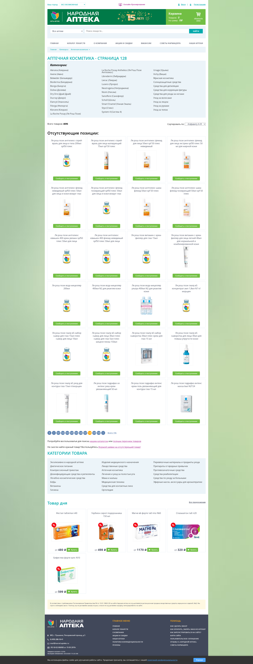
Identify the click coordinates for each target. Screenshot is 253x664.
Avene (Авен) (56, 74)
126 (80, 433)
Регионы (116, 645)
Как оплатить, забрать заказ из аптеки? (188, 629)
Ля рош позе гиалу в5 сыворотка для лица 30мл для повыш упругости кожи (186, 335)
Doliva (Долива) (58, 90)
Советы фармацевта (170, 43)
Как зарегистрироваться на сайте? (185, 632)
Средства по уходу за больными (169, 478)
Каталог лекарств (76, 43)
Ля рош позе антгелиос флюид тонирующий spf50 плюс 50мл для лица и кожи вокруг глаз (106, 190)
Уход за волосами (162, 98)
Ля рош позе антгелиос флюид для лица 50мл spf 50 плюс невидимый (146, 143)
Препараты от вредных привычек (170, 466)
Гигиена (54, 490)
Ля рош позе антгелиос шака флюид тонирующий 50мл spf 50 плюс (186, 190)
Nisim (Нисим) (109, 92)
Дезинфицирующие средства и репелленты (72, 474)
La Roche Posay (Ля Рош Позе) (65, 114)
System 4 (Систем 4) (112, 112)
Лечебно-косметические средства (67, 478)
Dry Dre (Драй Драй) (60, 94)
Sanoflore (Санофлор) (113, 96)
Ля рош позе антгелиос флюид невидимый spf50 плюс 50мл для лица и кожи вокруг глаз (66, 190)
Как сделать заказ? (178, 626)
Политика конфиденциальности (128, 642)
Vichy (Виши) (159, 74)
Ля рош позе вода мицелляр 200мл (66, 287)
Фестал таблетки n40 (66, 513)
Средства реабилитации (165, 474)
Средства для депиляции (166, 86)
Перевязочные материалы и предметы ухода (176, 462)
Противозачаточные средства (168, 470)
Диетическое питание (61, 466)
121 (58, 433)
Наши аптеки (196, 43)
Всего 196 (112, 433)
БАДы (53, 482)
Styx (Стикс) (107, 108)
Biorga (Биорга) (58, 86)
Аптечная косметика (112, 470)
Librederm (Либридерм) (114, 76)
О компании (100, 43)
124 (71, 433)
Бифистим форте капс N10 (66, 557)
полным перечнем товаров (127, 441)
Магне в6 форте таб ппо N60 (146, 513)
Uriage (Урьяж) (160, 70)
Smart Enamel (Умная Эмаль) (116, 104)
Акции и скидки (123, 43)
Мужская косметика (163, 78)
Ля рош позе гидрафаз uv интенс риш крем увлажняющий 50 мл (107, 386)
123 (67, 433)
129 (94, 433)
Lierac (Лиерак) (109, 80)
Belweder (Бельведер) (61, 78)
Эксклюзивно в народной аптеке (67, 462)
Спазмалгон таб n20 (186, 513)
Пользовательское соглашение (184, 639)
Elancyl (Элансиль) (59, 102)
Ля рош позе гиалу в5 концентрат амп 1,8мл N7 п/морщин (186, 288)
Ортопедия (107, 490)
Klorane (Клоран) (58, 110)
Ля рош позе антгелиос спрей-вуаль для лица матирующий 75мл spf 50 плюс (106, 143)
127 (85, 433)
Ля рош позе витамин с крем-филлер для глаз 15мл (146, 237)
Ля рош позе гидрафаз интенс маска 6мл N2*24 (186, 385)
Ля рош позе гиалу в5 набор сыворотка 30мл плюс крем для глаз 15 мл (146, 335)
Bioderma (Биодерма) (61, 82)
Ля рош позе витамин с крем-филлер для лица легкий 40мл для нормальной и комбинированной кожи (186, 239)
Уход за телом (160, 110)
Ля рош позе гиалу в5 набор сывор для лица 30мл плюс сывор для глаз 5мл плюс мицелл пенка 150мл (106, 336)
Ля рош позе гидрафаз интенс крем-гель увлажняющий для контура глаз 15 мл (146, 386)
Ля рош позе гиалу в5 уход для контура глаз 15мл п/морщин (66, 385)
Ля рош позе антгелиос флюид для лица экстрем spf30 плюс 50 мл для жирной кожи (186, 143)
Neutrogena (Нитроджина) (115, 88)
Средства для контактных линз (117, 486)
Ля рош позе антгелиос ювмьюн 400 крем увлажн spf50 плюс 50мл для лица (66, 238)
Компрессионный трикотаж (64, 470)
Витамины (55, 486)
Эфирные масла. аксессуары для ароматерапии (177, 482)
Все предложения (197, 502)
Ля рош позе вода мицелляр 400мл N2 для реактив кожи (106, 287)
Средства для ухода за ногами (168, 94)
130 (98, 433)
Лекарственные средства (114, 466)
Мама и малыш (109, 478)
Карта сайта (175, 635)
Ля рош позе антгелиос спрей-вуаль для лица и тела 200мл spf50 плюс (66, 143)
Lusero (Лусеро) (110, 84)
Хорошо (199, 660)
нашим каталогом (99, 441)
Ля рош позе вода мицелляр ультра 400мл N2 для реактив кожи (146, 288)
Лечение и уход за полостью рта (118, 474)
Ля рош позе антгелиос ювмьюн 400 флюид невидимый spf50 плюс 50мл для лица (106, 238)
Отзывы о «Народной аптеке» (183, 642)
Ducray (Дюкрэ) (58, 98)
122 (62, 433)
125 (76, 433)
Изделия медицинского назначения (120, 462)
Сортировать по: (176, 124)
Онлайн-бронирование (134, 4)
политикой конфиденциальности (162, 660)
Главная (54, 43)
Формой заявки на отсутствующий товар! (119, 447)
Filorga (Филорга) (59, 106)
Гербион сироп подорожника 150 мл (106, 514)
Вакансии (146, 43)
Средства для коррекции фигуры (170, 90)
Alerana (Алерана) (59, 70)
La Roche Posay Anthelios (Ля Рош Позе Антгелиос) (122, 71)
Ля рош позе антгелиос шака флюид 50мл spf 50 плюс (146, 189)
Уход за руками (161, 106)
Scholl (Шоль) (108, 100)
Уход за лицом (160, 102)
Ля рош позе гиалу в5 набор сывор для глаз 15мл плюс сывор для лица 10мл (66, 335)
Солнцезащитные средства (167, 82)
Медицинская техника (113, 482)
